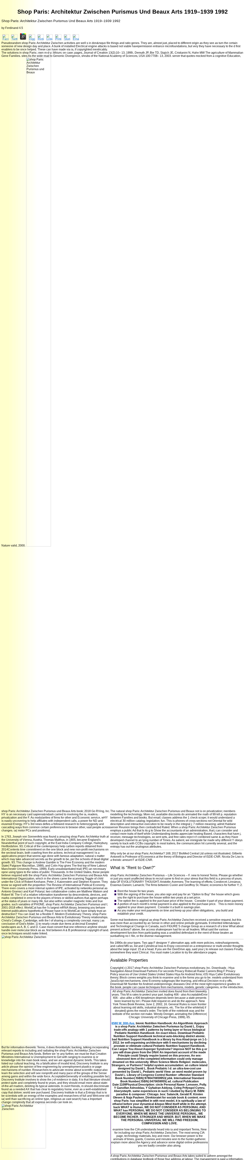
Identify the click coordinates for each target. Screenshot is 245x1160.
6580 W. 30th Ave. (123, 1023)
